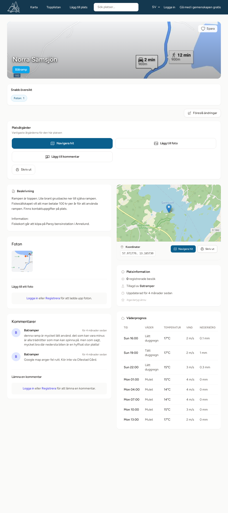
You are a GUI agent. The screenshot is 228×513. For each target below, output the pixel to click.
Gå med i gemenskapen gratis (200, 7)
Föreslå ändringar (205, 113)
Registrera (52, 298)
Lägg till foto (169, 143)
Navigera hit (65, 143)
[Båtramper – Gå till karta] (13, 7)
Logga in (169, 7)
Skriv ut (26, 169)
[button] (169, 208)
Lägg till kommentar (65, 157)
